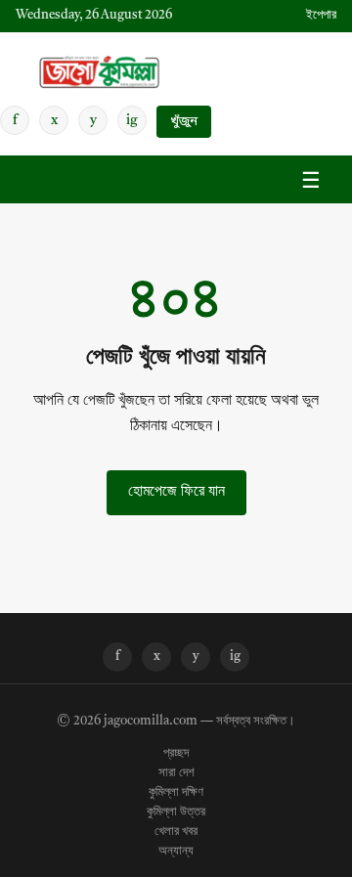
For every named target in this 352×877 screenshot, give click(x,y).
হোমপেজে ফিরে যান (176, 492)
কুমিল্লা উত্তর (176, 812)
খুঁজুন (184, 121)
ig (132, 120)
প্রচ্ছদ (176, 754)
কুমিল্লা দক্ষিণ (176, 793)
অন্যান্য (176, 851)
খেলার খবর (176, 832)
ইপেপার (321, 15)
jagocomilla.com (151, 721)
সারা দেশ (176, 773)
